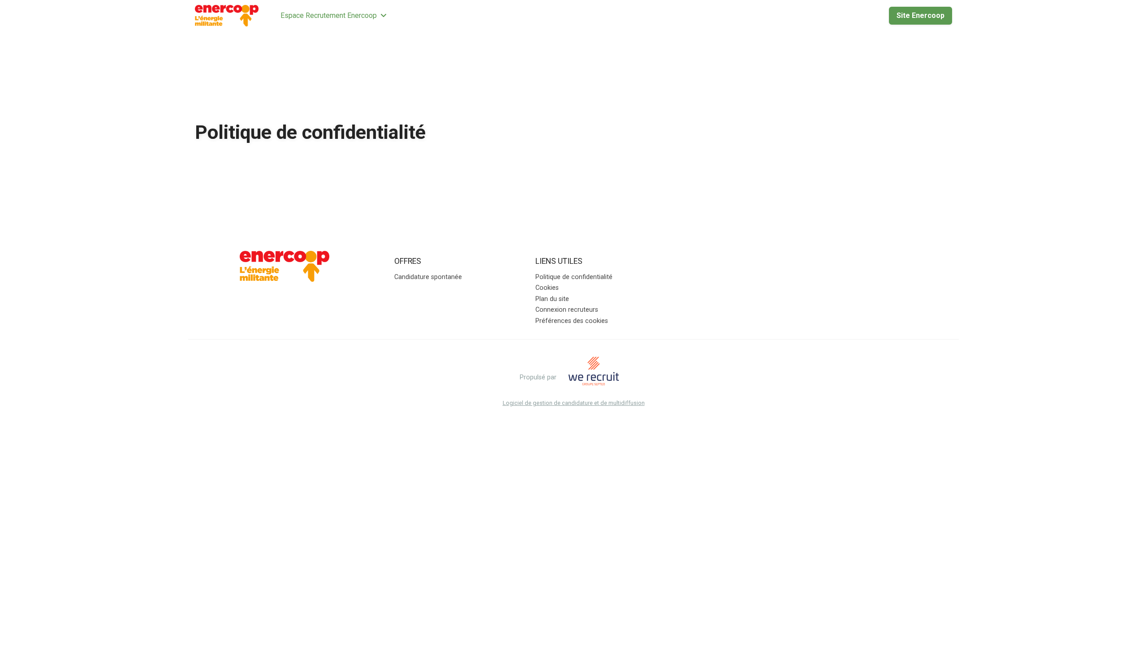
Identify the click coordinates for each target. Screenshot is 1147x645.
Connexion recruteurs (566, 310)
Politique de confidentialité (573, 277)
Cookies (547, 288)
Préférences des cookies (571, 321)
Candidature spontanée (428, 277)
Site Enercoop (920, 15)
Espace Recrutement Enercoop (328, 15)
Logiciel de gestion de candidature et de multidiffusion (574, 403)
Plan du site (552, 299)
